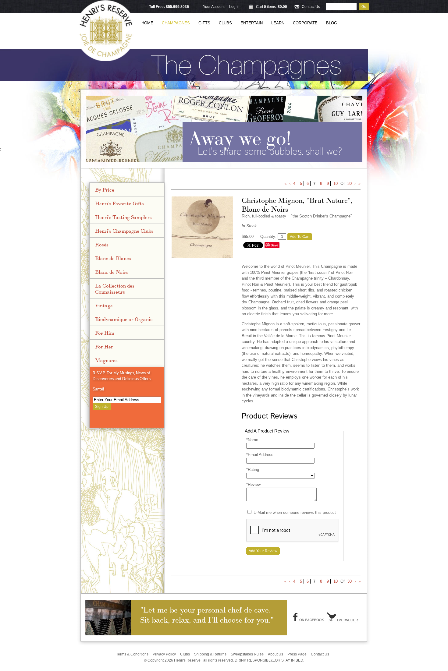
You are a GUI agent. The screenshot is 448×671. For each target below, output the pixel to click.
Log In (234, 7)
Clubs (225, 23)
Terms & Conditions (132, 654)
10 (335, 183)
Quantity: (268, 236)
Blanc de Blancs (113, 258)
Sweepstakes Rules (247, 654)
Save (274, 245)
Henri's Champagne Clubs (124, 231)
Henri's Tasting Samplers (123, 217)
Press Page (297, 654)
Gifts (204, 23)
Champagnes (176, 23)
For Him (104, 333)
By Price (104, 189)
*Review (253, 484)
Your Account (214, 7)
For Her (104, 346)
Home (147, 23)
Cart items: (271, 7)
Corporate (305, 23)
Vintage (104, 305)
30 (349, 183)
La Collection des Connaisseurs (114, 288)
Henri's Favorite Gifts (119, 203)
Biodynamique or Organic (124, 319)
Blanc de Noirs (111, 272)
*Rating (252, 469)
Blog (331, 23)
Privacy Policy (164, 654)
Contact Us (311, 7)
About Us (275, 654)
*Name (252, 439)
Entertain (251, 23)
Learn (277, 23)
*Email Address (259, 454)
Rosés (101, 244)
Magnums (106, 360)
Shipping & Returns (210, 654)
